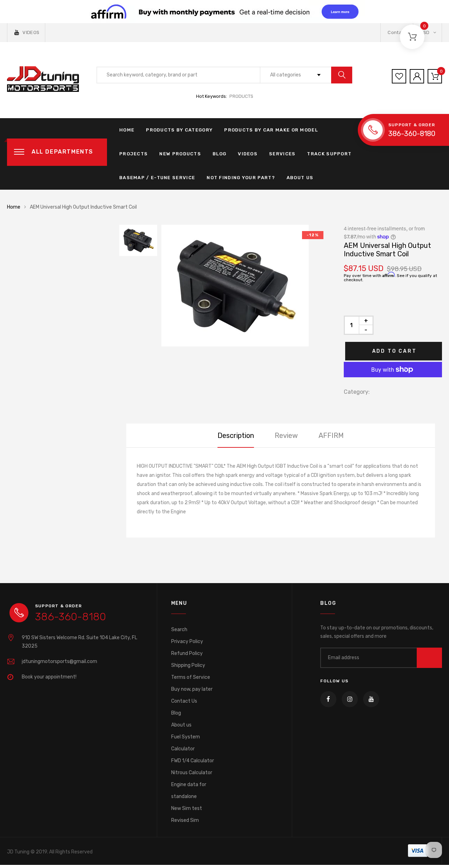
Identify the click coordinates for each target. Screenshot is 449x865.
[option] (245, 285)
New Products (180, 153)
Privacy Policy (187, 641)
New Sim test (186, 808)
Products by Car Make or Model (271, 130)
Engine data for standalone (188, 790)
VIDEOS (30, 32)
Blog (219, 153)
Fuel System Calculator (185, 743)
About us (181, 725)
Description (235, 435)
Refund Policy (187, 653)
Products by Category (179, 130)
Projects (133, 153)
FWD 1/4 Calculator (192, 761)
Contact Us (184, 701)
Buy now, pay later (192, 689)
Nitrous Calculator (191, 773)
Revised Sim (185, 820)
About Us (300, 177)
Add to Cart (394, 351)
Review (286, 435)
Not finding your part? (241, 177)
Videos (247, 153)
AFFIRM (331, 435)
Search (179, 630)
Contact (397, 32)
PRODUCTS (241, 96)
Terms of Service (190, 677)
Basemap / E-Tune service (157, 177)
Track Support (329, 153)
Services (282, 153)
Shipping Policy (188, 665)
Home (126, 130)
